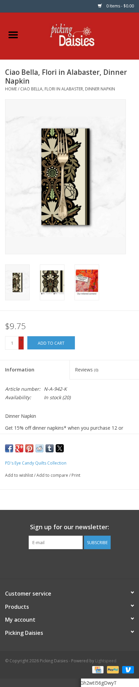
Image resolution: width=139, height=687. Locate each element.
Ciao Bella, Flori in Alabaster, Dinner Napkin (67, 89)
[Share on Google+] (19, 448)
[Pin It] (29, 448)
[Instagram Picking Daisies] (81, 563)
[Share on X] (60, 448)
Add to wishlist (19, 475)
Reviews (86, 369)
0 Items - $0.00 (119, 6)
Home (11, 89)
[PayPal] (112, 669)
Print (76, 475)
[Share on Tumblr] (50, 448)
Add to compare (52, 475)
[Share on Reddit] (39, 448)
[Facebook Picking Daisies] (57, 563)
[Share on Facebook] (9, 448)
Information (19, 369)
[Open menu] (13, 34)
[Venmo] (127, 669)
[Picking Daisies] (82, 35)
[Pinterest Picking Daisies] (69, 563)
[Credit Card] (97, 669)
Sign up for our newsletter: (69, 527)
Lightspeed (105, 661)
